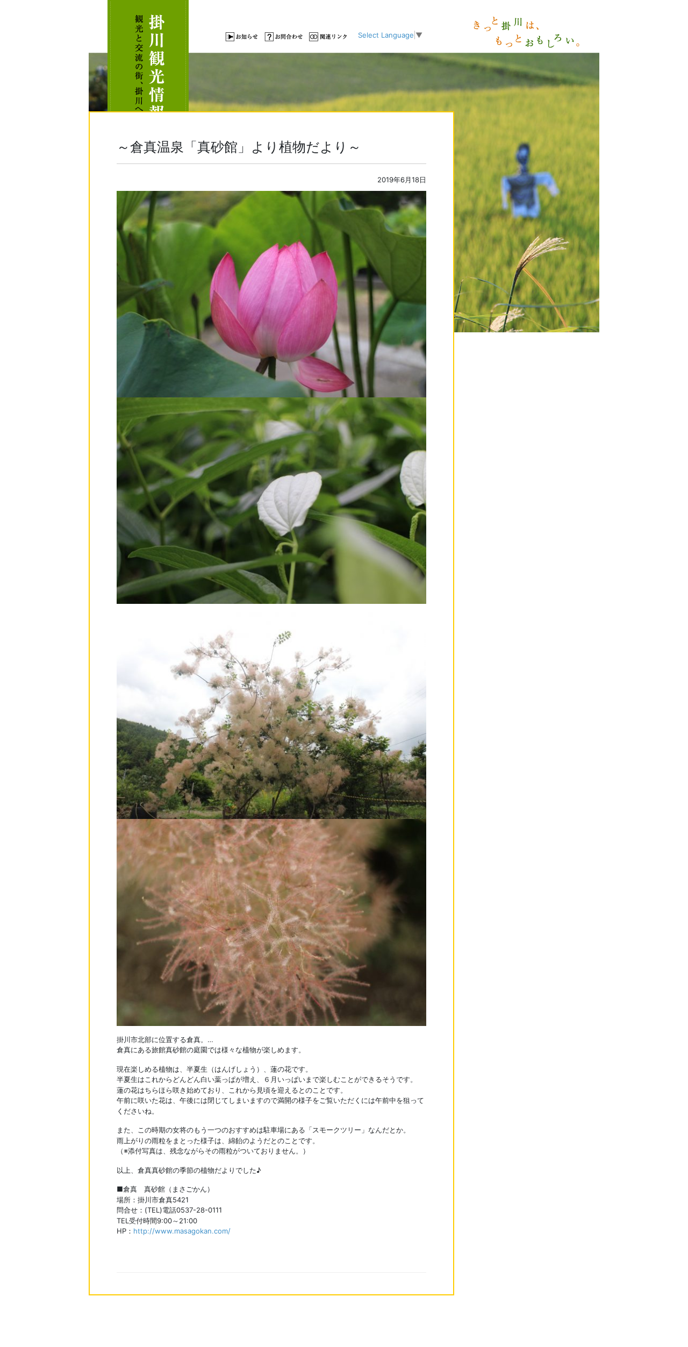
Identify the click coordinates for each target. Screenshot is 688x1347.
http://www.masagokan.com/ (182, 1231)
